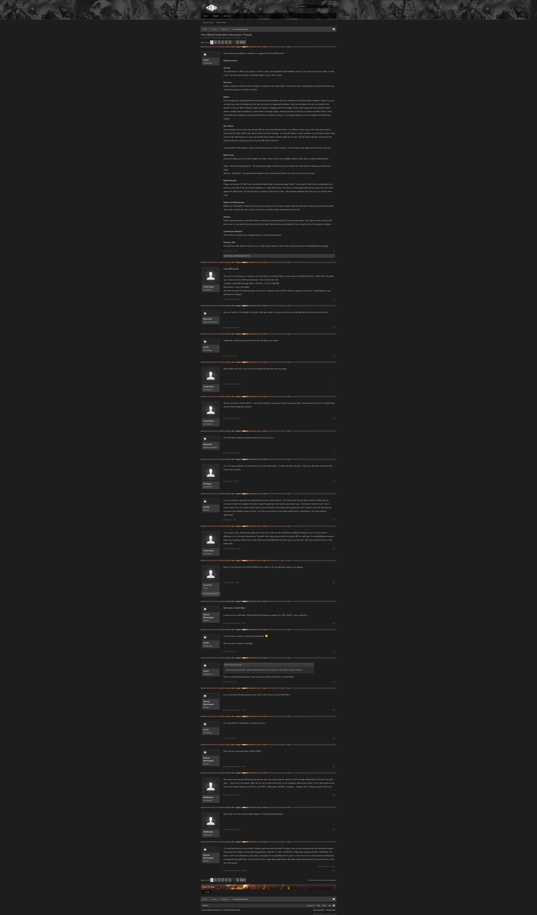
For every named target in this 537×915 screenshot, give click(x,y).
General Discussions (217, 38)
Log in (330, 2)
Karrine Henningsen (208, 616)
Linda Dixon (208, 287)
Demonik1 (207, 319)
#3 (334, 327)
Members (227, 16)
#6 (334, 418)
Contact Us (311, 905)
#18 (333, 795)
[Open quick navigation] (334, 29)
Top (329, 905)
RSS (334, 905)
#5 (334, 384)
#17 (333, 766)
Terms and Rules (319, 910)
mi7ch (235, 38)
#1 (334, 251)
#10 (333, 548)
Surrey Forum (331, 914)
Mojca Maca (240, 256)
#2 (334, 299)
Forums (215, 16)
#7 (334, 453)
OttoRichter (208, 797)
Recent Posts (221, 22)
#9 (334, 520)
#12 (333, 623)
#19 (333, 829)
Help (318, 905)
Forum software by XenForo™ (221, 910)
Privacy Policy (331, 910)
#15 (333, 710)
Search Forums (208, 22)
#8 (334, 481)
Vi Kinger (207, 484)
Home (205, 16)
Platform (205, 905)
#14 (333, 682)
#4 (334, 356)
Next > (243, 42)
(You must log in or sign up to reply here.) (322, 880)
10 (237, 42)
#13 (333, 651)
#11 (334, 582)
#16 (333, 738)
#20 (333, 870)
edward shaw (228, 256)
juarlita (206, 507)
